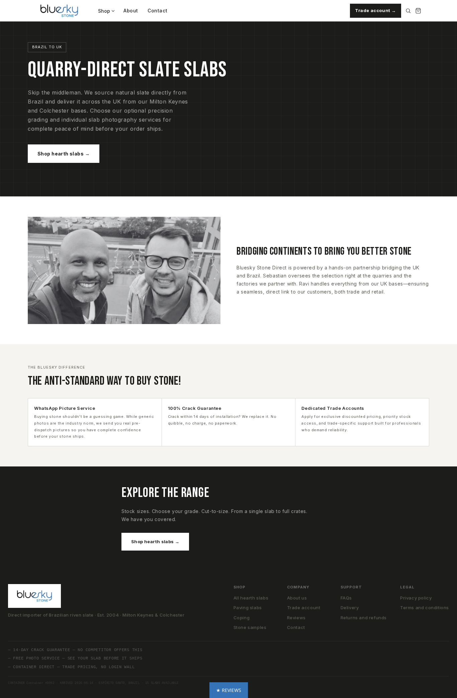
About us (297, 597)
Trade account (304, 607)
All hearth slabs (251, 597)
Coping (242, 617)
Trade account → (375, 10)
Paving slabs (248, 607)
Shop (104, 11)
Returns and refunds (364, 617)
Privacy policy (416, 597)
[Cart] (418, 11)
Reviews (296, 617)
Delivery (350, 607)
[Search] (408, 11)
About (130, 10)
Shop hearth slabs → (63, 153)
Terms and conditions (424, 607)
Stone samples (250, 627)
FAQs (346, 597)
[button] (228, 690)
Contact (157, 10)
